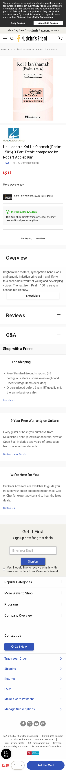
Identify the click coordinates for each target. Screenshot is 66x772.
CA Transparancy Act (39, 743)
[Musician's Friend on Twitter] (29, 723)
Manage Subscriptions (19, 709)
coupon (45, 30)
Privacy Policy (39, 6)
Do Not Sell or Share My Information (20, 736)
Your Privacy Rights (14, 743)
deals (35, 30)
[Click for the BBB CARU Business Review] (33, 753)
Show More (33, 295)
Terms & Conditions (45, 739)
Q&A (7, 163)
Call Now (21, 646)
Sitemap (57, 743)
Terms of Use (24, 17)
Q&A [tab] (11, 335)
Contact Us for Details (14, 454)
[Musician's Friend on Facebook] (23, 723)
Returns (9, 679)
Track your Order (15, 658)
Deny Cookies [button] (18, 23)
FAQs (7, 689)
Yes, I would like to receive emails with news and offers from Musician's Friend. (32, 569)
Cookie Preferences (42, 17)
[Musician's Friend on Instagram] (43, 723)
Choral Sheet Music (25, 49)
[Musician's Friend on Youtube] (36, 723)
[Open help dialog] (6, 754)
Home (3, 49)
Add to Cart (46, 765)
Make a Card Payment (19, 699)
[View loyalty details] (51, 196)
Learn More (9, 400)
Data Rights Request (52, 736)
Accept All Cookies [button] (48, 23)
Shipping (10, 669)
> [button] (11, 49)
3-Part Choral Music (47, 49)
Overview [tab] (16, 258)
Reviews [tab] (15, 315)
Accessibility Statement (16, 746)
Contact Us (9, 508)
